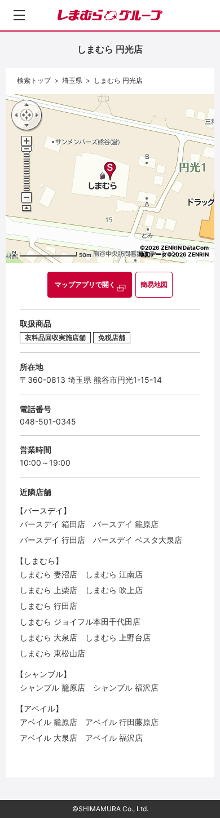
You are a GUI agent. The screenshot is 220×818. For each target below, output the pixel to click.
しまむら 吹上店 (114, 590)
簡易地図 (154, 284)
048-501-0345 (48, 421)
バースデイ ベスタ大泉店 (137, 540)
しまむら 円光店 (118, 80)
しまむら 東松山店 (52, 653)
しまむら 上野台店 (118, 637)
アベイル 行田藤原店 (122, 722)
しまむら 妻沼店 (48, 574)
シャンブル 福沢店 (126, 687)
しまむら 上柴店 (48, 590)
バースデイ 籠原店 (126, 524)
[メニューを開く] (19, 15)
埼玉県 (72, 80)
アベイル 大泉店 (48, 737)
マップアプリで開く (85, 284)
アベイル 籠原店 (48, 722)
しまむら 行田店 (48, 606)
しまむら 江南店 (114, 574)
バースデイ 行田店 (52, 540)
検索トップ (34, 80)
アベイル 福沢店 (114, 737)
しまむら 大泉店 (48, 637)
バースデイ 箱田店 (52, 524)
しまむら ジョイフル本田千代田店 (80, 621)
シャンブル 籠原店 (52, 687)
